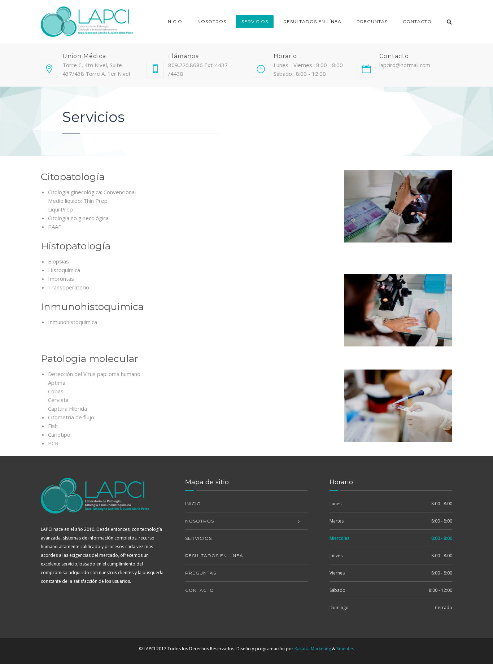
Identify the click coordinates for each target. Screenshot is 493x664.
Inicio (174, 21)
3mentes (345, 649)
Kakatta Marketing (313, 649)
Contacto (417, 21)
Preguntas (372, 21)
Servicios (254, 21)
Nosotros (211, 21)
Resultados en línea (312, 21)
